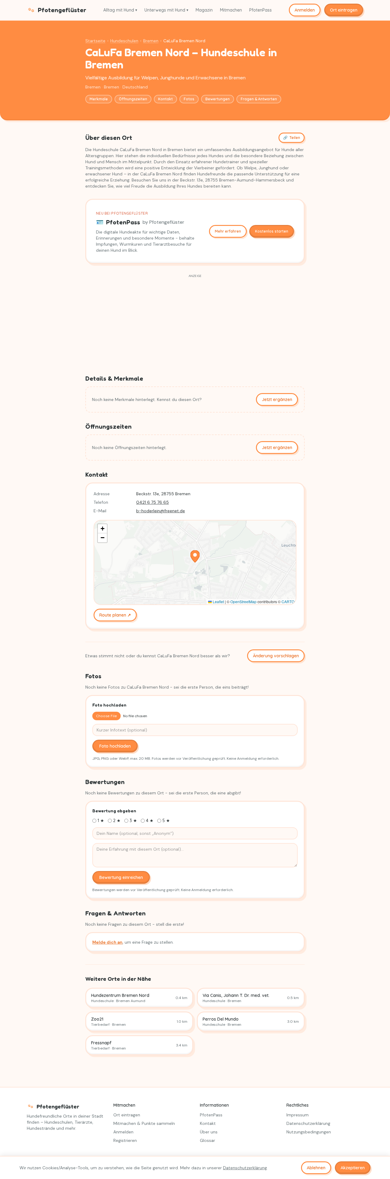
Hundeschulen (124, 40)
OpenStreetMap (243, 601)
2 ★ (117, 820)
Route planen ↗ (115, 615)
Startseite (95, 40)
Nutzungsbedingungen (308, 1132)
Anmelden (305, 10)
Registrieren (125, 1140)
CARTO (288, 601)
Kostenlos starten (271, 231)
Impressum (297, 1115)
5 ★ (166, 820)
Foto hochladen (115, 746)
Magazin (204, 10)
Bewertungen (217, 99)
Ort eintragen (343, 10)
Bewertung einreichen (121, 877)
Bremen (150, 40)
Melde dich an (107, 942)
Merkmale (99, 99)
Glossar (207, 1140)
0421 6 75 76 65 (152, 502)
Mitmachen (231, 10)
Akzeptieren (353, 1167)
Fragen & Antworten (259, 99)
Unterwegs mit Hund (166, 10)
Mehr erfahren (228, 231)
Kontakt (165, 99)
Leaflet (218, 601)
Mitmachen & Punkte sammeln (144, 1123)
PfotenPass (260, 10)
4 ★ (150, 820)
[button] (195, 556)
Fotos (189, 99)
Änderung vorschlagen (276, 656)
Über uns (209, 1132)
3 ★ (133, 820)
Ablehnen (316, 1167)
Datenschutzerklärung (308, 1123)
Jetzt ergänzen (277, 399)
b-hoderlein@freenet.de (160, 510)
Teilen (291, 137)
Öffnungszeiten (133, 99)
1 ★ (101, 820)
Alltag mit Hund (120, 10)
